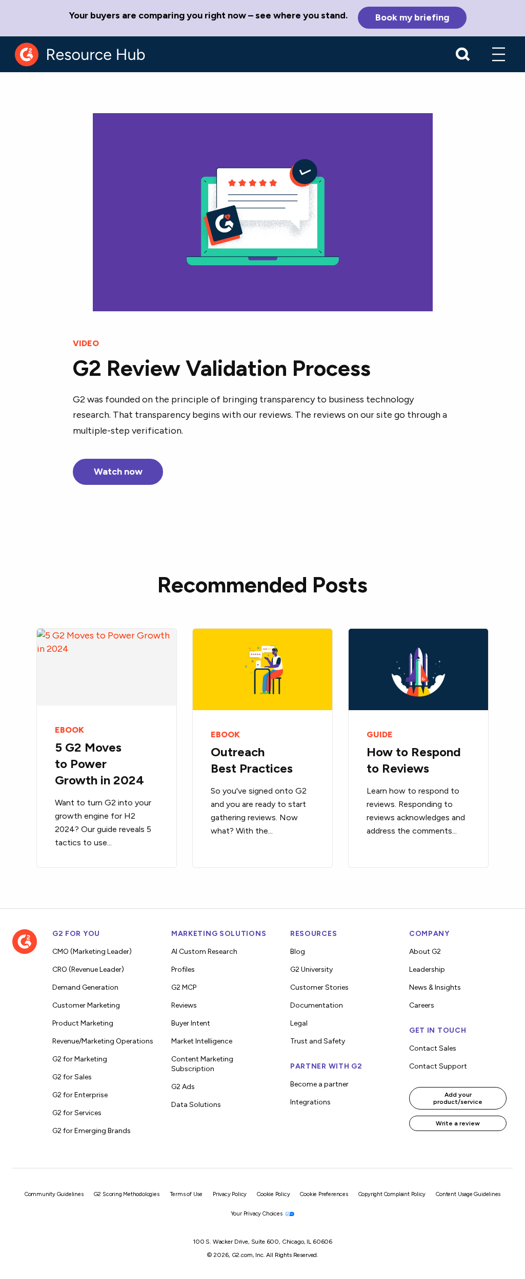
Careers (421, 1005)
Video (86, 343)
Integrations (310, 1102)
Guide (380, 734)
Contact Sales (432, 1048)
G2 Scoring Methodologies (126, 1194)
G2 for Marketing (79, 1059)
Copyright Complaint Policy (392, 1194)
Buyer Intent (190, 1023)
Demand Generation (85, 987)
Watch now (118, 471)
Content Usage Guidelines (468, 1194)
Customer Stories (319, 987)
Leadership (427, 969)
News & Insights (435, 987)
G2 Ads (183, 1086)
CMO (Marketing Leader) (92, 951)
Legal (299, 1023)
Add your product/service (457, 1098)
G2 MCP (183, 987)
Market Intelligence (201, 1041)
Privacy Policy (230, 1194)
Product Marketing (82, 1023)
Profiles (183, 969)
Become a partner (319, 1084)
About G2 (425, 951)
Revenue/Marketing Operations (102, 1041)
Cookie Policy (273, 1194)
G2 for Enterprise (80, 1095)
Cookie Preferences (324, 1194)
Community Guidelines (54, 1194)
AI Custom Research (204, 951)
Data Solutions (196, 1104)
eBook (69, 730)
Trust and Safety (317, 1041)
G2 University (311, 969)
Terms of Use (186, 1194)
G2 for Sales (72, 1077)
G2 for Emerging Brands (91, 1130)
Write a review (458, 1123)
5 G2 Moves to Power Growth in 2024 (99, 763)
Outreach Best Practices (252, 760)
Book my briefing (412, 17)
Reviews (184, 1005)
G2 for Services (77, 1113)
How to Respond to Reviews (414, 760)
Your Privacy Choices (257, 1213)
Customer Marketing (86, 1005)
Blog (297, 951)
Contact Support (438, 1066)
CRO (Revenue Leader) (88, 969)
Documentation (316, 1005)
